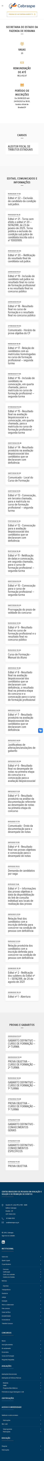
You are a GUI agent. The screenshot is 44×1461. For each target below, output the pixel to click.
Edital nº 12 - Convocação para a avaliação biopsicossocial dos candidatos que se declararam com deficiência (21, 533)
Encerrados (5, 1352)
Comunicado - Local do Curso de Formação (20, 479)
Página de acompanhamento (21, 14)
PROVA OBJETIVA (17, 1166)
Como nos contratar (9, 1274)
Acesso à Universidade (12, 1407)
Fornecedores (6, 1320)
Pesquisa (4, 1446)
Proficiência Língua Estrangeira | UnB (13, 1392)
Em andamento (6, 1348)
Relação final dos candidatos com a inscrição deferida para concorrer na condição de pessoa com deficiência (22, 924)
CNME (4, 1385)
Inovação (4, 1301)
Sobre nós (5, 1257)
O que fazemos (6, 1264)
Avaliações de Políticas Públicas (11, 1378)
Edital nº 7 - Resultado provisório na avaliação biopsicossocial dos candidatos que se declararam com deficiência (20, 722)
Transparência (6, 1290)
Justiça (4, 1297)
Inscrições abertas (7, 1344)
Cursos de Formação (8, 1356)
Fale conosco (6, 1308)
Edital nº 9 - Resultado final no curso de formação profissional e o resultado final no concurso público (22, 633)
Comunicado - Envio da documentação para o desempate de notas (20, 828)
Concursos (6, 1333)
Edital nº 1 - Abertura (19, 996)
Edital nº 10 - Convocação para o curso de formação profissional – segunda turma (21, 590)
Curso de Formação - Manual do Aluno (19, 656)
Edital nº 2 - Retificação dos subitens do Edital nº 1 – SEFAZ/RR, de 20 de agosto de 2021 (21, 977)
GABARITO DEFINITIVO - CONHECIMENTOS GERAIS (21, 1127)
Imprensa (5, 1286)
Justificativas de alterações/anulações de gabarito (21, 747)
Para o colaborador (8, 1305)
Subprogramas (7, 1429)
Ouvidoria (5, 1293)
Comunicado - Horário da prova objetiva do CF (21, 332)
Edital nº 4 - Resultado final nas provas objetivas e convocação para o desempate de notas (22, 851)
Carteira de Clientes (9, 1277)
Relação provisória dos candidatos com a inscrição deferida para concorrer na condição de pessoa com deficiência (22, 951)
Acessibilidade (6, 1316)
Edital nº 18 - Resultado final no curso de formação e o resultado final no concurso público (21, 311)
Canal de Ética (6, 1312)
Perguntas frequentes (8, 1360)
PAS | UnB (5, 1424)
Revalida (5, 1383)
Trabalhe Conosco (7, 1323)
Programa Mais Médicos (10, 1388)
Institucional (8, 1249)
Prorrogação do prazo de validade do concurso (21, 611)
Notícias (4, 1281)
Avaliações (6, 1366)
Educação (6, 1438)
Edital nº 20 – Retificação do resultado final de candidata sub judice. (21, 258)
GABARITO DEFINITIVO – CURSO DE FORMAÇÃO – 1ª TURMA (21, 1085)
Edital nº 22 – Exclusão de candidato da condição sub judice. (22, 201)
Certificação (6, 1272)
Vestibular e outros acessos (10, 1415)
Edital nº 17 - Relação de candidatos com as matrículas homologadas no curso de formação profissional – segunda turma (22, 356)
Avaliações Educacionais (9, 1374)
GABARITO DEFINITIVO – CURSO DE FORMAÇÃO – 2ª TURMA (21, 1043)
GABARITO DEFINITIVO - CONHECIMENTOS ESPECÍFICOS (21, 1148)
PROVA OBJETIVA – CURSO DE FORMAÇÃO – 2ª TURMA (21, 1064)
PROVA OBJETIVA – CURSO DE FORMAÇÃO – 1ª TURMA (21, 1106)
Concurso (6, 1269)
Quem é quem (6, 1260)
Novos (4, 1341)
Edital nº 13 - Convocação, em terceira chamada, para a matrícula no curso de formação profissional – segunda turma (22, 503)
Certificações (8, 1398)
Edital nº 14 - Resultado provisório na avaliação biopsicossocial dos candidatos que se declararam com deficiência (20, 455)
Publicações (6, 1420)
